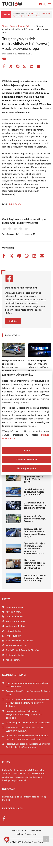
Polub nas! (13, 321)
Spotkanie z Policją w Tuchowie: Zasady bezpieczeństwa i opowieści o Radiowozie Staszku (34, 548)
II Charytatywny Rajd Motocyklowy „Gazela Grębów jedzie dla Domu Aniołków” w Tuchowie (27, 702)
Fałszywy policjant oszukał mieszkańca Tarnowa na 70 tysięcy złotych (35, 533)
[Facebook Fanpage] (36, 4)
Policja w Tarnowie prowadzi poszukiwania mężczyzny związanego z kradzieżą (27, 737)
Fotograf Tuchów (14, 631)
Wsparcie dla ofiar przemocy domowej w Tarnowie (35, 518)
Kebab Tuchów (13, 660)
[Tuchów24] (11, 4)
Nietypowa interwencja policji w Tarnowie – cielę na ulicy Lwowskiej (34, 564)
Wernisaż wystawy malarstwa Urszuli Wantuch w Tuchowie (24, 729)
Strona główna (8, 26)
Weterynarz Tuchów (16, 626)
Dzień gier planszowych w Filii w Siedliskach (28, 723)
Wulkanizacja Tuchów (16, 645)
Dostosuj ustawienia (26, 459)
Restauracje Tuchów (15, 655)
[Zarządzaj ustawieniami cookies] (6, 839)
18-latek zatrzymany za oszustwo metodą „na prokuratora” (34, 492)
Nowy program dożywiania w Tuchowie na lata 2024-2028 (27, 685)
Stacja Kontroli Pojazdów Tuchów (22, 650)
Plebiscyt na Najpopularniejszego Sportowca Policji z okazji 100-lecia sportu (34, 477)
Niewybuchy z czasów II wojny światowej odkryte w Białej (35, 578)
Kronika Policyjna (25, 26)
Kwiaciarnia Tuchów (16, 621)
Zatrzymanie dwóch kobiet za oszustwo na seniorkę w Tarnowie (35, 505)
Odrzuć (26, 450)
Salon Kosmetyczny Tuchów (19, 641)
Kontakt (6, 800)
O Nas (25, 831)
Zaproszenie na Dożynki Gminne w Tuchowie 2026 (28, 693)
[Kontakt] (40, 4)
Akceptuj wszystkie (26, 468)
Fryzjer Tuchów (13, 636)
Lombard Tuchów (14, 616)
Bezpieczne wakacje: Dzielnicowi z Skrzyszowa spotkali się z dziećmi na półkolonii (24, 714)
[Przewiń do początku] (46, 839)
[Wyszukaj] (44, 4)
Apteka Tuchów (13, 612)
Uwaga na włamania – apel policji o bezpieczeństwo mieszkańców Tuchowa (13, 367)
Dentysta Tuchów (14, 607)
